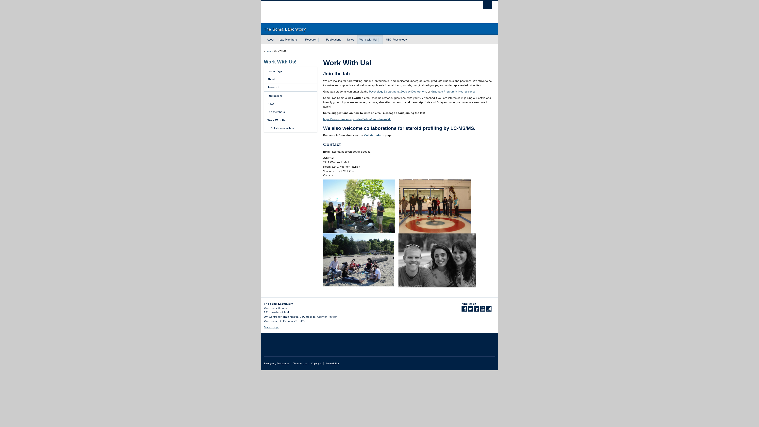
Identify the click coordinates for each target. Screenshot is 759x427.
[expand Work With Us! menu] (380, 40)
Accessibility (332, 363)
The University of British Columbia (272, 12)
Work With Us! (368, 39)
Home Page (274, 71)
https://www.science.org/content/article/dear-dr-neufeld (357, 119)
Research (311, 39)
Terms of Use (300, 363)
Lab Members (288, 39)
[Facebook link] (464, 310)
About (270, 39)
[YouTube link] (482, 310)
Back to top (271, 327)
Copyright (316, 363)
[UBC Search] (487, 5)
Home (268, 51)
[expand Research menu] (320, 40)
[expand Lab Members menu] (300, 40)
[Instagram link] (488, 310)
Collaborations (374, 135)
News (350, 39)
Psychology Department (384, 91)
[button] (313, 87)
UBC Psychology (396, 39)
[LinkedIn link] (476, 310)
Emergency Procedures (276, 363)
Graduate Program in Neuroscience (453, 91)
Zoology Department (413, 91)
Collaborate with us (283, 128)
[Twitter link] (470, 310)
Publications (333, 39)
